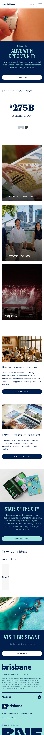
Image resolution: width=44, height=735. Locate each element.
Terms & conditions (9, 718)
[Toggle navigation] (40, 4)
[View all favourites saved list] (30, 4)
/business (22, 173)
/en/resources (22, 431)
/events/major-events (22, 292)
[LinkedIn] (39, 697)
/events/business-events (22, 233)
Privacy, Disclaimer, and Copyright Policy (17, 713)
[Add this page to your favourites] (31, 4)
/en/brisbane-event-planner (22, 365)
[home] (8, 4)
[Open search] (34, 4)
